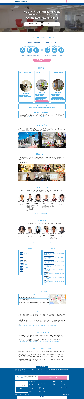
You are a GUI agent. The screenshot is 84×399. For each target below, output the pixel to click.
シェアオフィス (42, 311)
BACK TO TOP (42, 366)
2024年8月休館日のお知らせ (24, 261)
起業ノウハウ (54, 248)
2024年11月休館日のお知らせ (24, 253)
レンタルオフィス (41, 388)
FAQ (38, 384)
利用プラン (31, 383)
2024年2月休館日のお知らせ (24, 267)
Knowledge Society (65, 394)
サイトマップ (26, 394)
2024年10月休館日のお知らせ (24, 256)
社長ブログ (63, 383)
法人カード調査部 (64, 387)
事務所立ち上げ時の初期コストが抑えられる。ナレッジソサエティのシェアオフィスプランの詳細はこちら (37, 325)
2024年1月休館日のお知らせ (24, 270)
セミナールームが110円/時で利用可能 (51, 24)
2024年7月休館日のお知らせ (24, 264)
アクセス (54, 384)
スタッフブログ (63, 384)
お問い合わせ (42, 397)
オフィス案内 (31, 384)
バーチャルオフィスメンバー (26, 73)
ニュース (30, 387)
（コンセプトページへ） (42, 60)
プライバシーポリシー (19, 394)
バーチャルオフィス (42, 332)
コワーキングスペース (41, 391)
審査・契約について (41, 383)
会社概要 (54, 383)
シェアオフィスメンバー (42, 72)
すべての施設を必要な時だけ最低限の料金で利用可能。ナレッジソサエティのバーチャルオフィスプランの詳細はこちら (39, 341)
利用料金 (30, 391)
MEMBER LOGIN (22, 389)
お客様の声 (31, 388)
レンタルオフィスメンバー (58, 72)
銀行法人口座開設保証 (32, 24)
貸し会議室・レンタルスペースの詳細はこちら (37, 116)
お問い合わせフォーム (53, 377)
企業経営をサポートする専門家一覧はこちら (42, 213)
